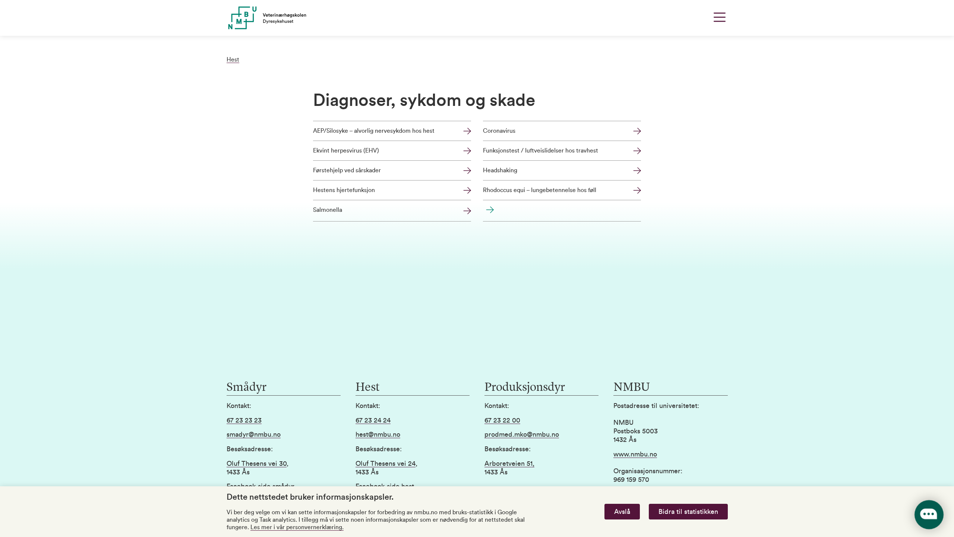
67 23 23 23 (244, 420)
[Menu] (719, 17)
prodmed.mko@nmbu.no (521, 434)
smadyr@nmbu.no (254, 434)
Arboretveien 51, (509, 463)
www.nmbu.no (635, 454)
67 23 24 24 (373, 420)
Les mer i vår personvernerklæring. (297, 527)
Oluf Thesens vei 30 (257, 463)
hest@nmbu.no (378, 434)
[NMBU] (284, 18)
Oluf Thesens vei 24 (386, 463)
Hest (233, 60)
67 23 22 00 (502, 420)
